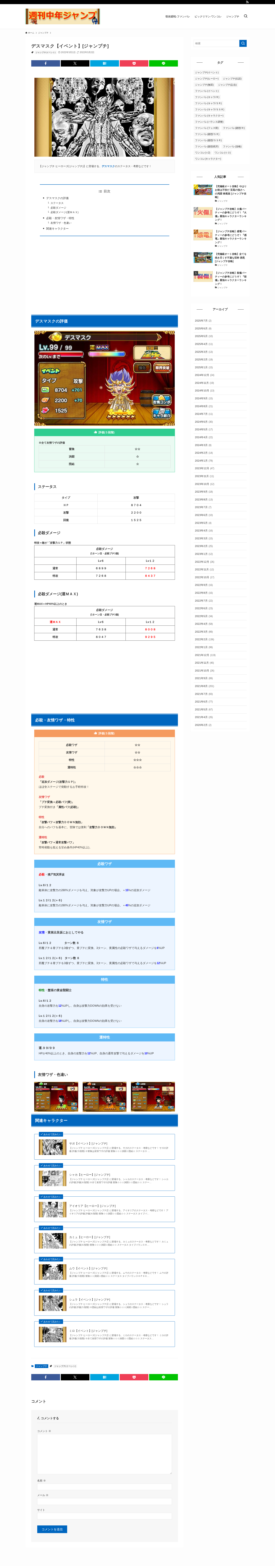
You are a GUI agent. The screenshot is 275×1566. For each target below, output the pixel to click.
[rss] (247, 2)
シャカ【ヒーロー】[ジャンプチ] (89, 1174)
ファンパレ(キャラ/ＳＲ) (208, 103)
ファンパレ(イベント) (207, 91)
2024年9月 (204, 398)
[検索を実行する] (243, 43)
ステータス (57, 203)
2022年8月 (204, 592)
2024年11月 (204, 382)
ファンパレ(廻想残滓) (207, 146)
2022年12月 (204, 561)
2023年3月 (204, 538)
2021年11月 (204, 662)
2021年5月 (204, 709)
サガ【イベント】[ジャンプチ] (88, 1143)
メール (42, 1495)
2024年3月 (203, 445)
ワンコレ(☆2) (202, 152)
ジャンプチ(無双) (204, 84)
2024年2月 (204, 452)
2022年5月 (204, 616)
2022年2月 (204, 639)
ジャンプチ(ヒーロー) (207, 78)
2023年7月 (203, 507)
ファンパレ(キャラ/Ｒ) (207, 97)
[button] (45, 63)
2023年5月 (203, 522)
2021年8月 (204, 686)
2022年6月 (204, 608)
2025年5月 (204, 336)
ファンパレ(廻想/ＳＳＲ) (208, 140)
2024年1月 (204, 460)
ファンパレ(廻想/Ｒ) (234, 128)
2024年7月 (204, 413)
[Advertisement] (104, 273)
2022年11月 (204, 569)
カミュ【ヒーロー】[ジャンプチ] (89, 1237)
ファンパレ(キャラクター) (209, 115)
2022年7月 (204, 600)
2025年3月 (204, 351)
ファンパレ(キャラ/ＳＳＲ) (209, 109)
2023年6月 (204, 515)
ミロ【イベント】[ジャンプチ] (88, 1330)
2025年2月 (204, 359)
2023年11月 (204, 476)
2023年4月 (204, 530)
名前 (41, 1480)
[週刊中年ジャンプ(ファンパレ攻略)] (62, 16)
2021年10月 (204, 670)
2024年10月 (204, 390)
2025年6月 (203, 328)
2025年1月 (204, 367)
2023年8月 (204, 499)
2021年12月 (205, 655)
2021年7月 (204, 693)
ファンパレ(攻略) (232, 146)
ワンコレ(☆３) (223, 152)
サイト (41, 1509)
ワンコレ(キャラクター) (208, 158)
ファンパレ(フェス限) (207, 128)
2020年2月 (203, 724)
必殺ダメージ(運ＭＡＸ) (65, 212)
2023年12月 (204, 468)
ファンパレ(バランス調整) (209, 121)
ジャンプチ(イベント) (46, 52)
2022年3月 (204, 631)
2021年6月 (204, 701)
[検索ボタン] (246, 16)
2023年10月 (204, 483)
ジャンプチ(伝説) (232, 78)
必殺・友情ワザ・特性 (60, 218)
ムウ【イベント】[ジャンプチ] (88, 1268)
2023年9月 (204, 491)
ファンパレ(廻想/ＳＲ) (207, 134)
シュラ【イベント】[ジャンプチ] (89, 1299)
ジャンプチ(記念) (227, 84)
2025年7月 (203, 320)
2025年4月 (204, 343)
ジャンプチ (41, 1366)
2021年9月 (204, 678)
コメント (44, 1431)
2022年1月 (204, 647)
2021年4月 (204, 717)
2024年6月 (204, 421)
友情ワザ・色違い (61, 223)
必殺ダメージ (58, 207)
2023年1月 (204, 553)
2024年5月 (204, 429)
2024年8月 (204, 406)
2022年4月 (204, 623)
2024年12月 (204, 375)
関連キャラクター (57, 228)
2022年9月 (204, 584)
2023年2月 (204, 546)
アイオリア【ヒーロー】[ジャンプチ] (92, 1205)
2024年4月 (204, 437)
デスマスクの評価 (57, 198)
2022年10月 (204, 577)
